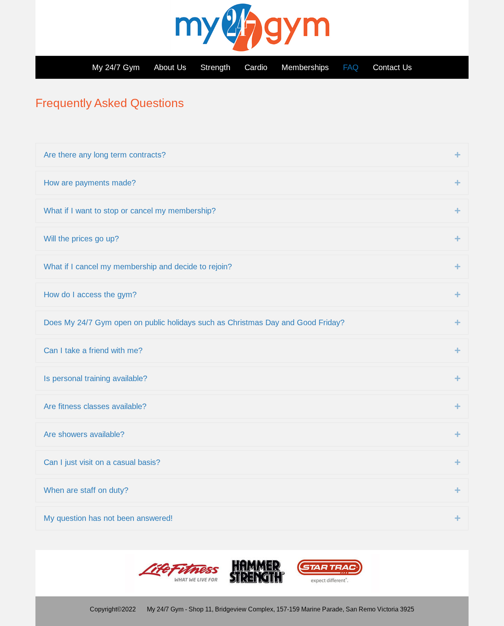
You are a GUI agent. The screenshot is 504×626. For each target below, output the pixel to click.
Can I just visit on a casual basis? (102, 462)
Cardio (256, 67)
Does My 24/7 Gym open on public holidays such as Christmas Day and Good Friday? (194, 322)
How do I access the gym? (90, 294)
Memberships (305, 67)
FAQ (351, 67)
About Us (170, 67)
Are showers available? (84, 434)
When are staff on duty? (86, 490)
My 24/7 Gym (116, 67)
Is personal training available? (95, 378)
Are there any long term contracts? (105, 154)
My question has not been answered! (108, 518)
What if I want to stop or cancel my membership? (130, 210)
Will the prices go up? (81, 238)
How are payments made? (90, 182)
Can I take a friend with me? (93, 350)
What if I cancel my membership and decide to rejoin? (138, 266)
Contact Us (392, 67)
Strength (215, 67)
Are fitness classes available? (95, 406)
